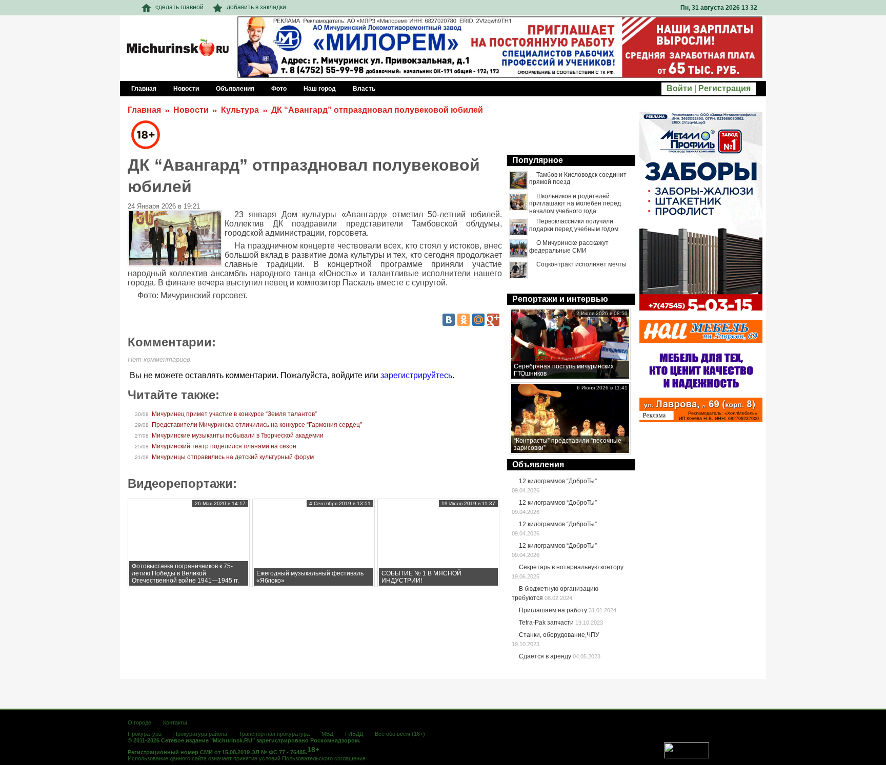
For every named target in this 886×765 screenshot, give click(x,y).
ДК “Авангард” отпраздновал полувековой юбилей (377, 110)
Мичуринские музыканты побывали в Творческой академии (238, 435)
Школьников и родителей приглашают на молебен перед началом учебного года (575, 204)
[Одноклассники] (463, 320)
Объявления (538, 464)
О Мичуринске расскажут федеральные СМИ (569, 246)
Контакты (175, 722)
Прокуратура (145, 734)
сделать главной (179, 7)
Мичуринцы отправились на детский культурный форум (233, 457)
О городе (139, 722)
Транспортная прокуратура (274, 734)
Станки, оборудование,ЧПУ (559, 634)
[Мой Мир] (478, 320)
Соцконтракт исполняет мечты (581, 264)
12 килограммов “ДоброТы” (558, 481)
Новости (191, 110)
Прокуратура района (200, 734)
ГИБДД (354, 734)
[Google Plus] (493, 320)
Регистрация (724, 88)
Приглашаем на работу (553, 610)
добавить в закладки (256, 7)
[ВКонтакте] (448, 320)
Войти (679, 88)
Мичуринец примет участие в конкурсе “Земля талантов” (234, 414)
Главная (144, 110)
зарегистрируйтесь (416, 375)
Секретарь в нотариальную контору (571, 567)
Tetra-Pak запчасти (546, 622)
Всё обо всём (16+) (400, 734)
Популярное (537, 160)
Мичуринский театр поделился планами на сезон (224, 446)
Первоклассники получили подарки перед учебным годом (573, 225)
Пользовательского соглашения (324, 758)
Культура (240, 110)
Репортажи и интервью (560, 299)
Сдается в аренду (545, 656)
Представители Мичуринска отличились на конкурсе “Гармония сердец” (257, 424)
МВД (327, 734)
